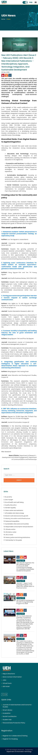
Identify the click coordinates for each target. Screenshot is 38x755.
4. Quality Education (10, 505)
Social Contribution (10, 716)
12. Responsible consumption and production (18, 526)
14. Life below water (10, 532)
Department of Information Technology (19, 751)
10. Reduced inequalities (11, 521)
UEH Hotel (6, 686)
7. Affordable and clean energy (14, 513)
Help (30, 2)
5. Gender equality (10, 507)
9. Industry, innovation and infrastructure (17, 518)
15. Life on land (8, 535)
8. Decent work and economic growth (16, 516)
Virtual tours (7, 683)
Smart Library (7, 710)
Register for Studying (10, 739)
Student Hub (7, 719)
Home (3, 19)
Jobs (4, 680)
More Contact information (12, 677)
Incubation (6, 713)
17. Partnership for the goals (13, 540)
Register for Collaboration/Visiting (15, 736)
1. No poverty (8, 497)
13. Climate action (9, 529)
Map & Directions (9, 674)
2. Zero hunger (8, 499)
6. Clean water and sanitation (13, 510)
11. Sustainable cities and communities (16, 524)
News (8, 19)
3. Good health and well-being (14, 502)
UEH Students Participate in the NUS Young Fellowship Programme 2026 (25, 602)
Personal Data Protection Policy (14, 723)
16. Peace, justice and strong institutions (17, 537)
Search (19, 480)
